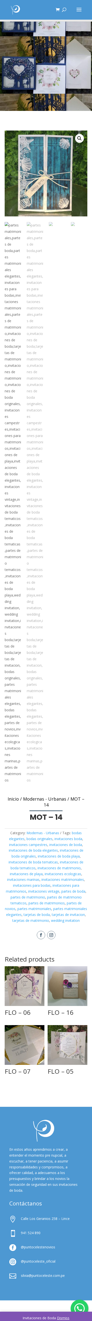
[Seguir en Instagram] (51, 935)
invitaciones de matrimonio (59, 868)
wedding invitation (65, 920)
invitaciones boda (68, 838)
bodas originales (39, 838)
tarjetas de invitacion (68, 914)
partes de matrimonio (28, 897)
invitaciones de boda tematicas (33, 862)
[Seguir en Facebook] (41, 935)
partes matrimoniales (34, 908)
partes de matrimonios (46, 903)
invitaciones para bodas (32, 885)
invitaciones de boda (65, 844)
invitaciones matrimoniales (62, 879)
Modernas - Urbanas (44, 799)
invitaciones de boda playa (59, 856)
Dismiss (63, 1318)
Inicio (13, 799)
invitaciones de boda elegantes (33, 850)
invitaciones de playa (26, 874)
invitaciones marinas (23, 879)
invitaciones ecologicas (63, 874)
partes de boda (73, 891)
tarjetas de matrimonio (30, 920)
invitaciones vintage (43, 891)
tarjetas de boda (37, 914)
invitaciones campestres (28, 844)
